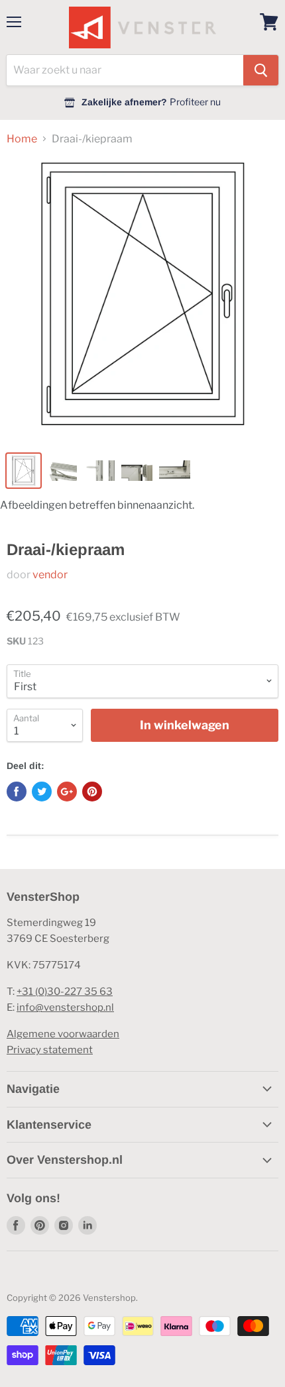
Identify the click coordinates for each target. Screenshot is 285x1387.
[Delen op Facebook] (17, 791)
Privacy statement (50, 1050)
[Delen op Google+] (67, 791)
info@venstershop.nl (65, 1007)
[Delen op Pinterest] (92, 791)
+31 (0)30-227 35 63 (65, 992)
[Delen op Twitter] (42, 791)
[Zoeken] (260, 70)
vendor (50, 574)
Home (22, 139)
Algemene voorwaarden (63, 1034)
